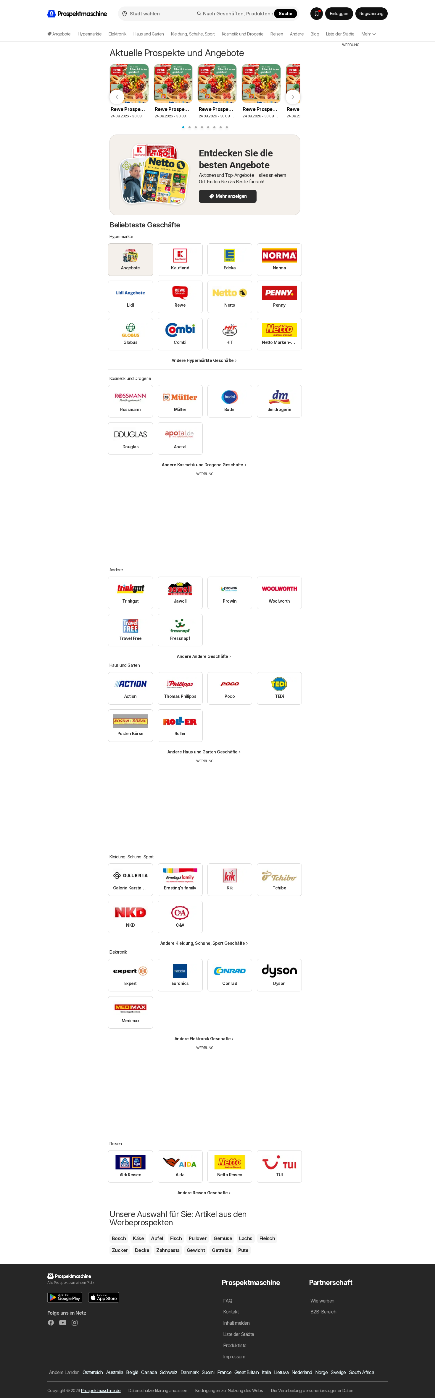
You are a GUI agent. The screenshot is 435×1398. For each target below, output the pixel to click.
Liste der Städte (340, 33)
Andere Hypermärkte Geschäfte (203, 360)
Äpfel (157, 1238)
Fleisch (267, 1238)
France (224, 1372)
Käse (138, 1238)
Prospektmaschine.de (100, 1390)
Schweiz (168, 1372)
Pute (243, 1250)
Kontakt (231, 1312)
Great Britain (246, 1372)
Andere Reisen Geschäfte (203, 1192)
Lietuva (281, 1372)
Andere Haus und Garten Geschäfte (202, 751)
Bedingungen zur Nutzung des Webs (229, 1390)
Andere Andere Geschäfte (202, 656)
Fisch (176, 1238)
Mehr (366, 33)
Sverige (338, 1372)
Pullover (198, 1238)
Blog (315, 33)
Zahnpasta (167, 1250)
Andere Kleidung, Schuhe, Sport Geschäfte (202, 943)
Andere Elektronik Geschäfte (203, 1038)
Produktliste (234, 1345)
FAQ (227, 1301)
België (132, 1372)
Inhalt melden (236, 1323)
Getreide (221, 1250)
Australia (114, 1372)
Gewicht (196, 1250)
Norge (321, 1372)
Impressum (234, 1357)
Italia (266, 1372)
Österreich (93, 1372)
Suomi (208, 1372)
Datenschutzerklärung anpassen (157, 1390)
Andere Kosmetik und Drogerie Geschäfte (202, 464)
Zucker (120, 1250)
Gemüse (223, 1238)
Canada (149, 1372)
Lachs (245, 1238)
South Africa (361, 1372)
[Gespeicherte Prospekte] (316, 13)
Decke (142, 1250)
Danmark (190, 1372)
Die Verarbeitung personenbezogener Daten (312, 1390)
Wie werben (322, 1301)
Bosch (119, 1238)
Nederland (301, 1372)
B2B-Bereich (323, 1312)
